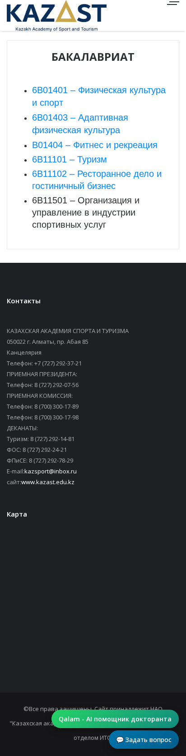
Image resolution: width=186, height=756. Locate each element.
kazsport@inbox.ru (50, 471)
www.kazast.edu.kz (47, 482)
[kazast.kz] (38, 15)
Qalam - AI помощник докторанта (115, 719)
